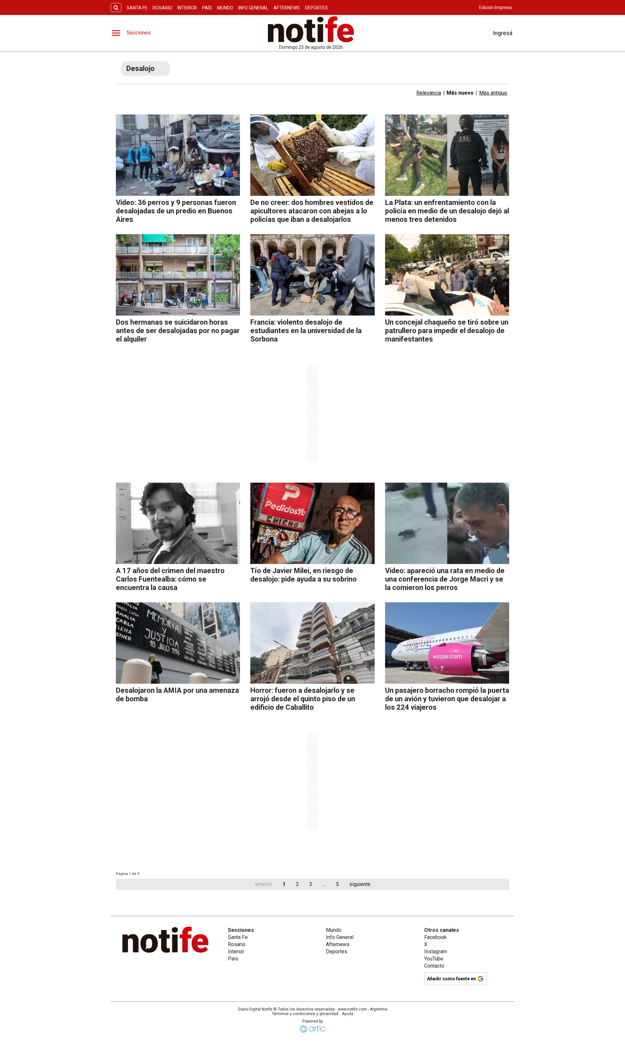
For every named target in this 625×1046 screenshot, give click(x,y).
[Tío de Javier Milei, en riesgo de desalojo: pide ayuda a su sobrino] (312, 523)
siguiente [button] (359, 884)
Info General (253, 7)
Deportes (316, 7)
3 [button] (310, 884)
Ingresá (502, 33)
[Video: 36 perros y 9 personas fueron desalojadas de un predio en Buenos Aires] (178, 155)
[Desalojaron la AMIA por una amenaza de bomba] (178, 643)
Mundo (225, 7)
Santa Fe (137, 7)
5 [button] (337, 884)
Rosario (162, 7)
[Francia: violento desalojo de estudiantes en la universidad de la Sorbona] (312, 274)
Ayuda (347, 1014)
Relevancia (428, 93)
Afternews (286, 7)
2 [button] (297, 884)
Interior (187, 7)
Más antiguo (493, 93)
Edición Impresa (495, 7)
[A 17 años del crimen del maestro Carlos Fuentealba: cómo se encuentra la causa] (178, 523)
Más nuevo (460, 93)
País (207, 7)
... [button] (324, 884)
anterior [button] (263, 884)
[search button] (116, 7)
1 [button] (284, 884)
